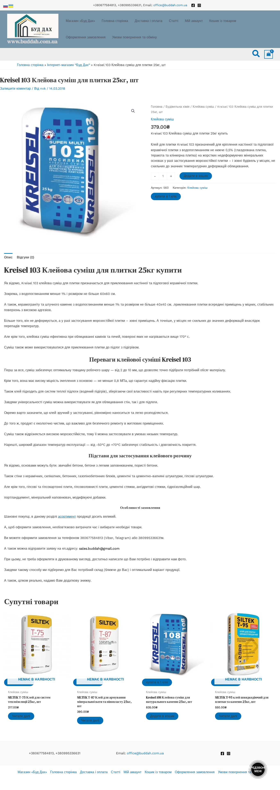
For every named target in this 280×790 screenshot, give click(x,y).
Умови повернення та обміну (240, 772)
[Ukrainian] (11, 6)
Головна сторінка (30, 65)
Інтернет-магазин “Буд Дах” (68, 65)
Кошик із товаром (158, 772)
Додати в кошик (196, 176)
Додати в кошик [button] (162, 716)
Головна (156, 106)
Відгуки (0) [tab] (25, 257)
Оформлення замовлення (195, 772)
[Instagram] (199, 5)
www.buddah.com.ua (32, 41)
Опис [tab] (8, 257)
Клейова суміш (203, 106)
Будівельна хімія (177, 106)
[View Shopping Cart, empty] (268, 54)
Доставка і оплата (94, 772)
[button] (256, 54)
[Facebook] (193, 5)
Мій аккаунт (132, 772)
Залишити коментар (15, 88)
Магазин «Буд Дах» (32, 772)
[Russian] (5, 6)
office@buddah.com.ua (170, 5)
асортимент (67, 516)
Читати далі (21, 716)
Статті (115, 772)
